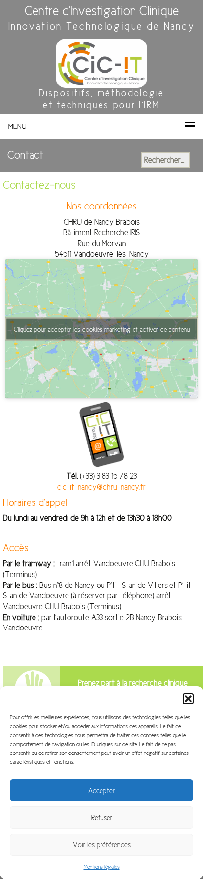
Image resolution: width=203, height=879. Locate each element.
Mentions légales (102, 867)
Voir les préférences (102, 845)
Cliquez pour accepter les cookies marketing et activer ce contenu (102, 329)
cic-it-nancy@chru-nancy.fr (101, 487)
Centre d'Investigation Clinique (102, 11)
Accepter (101, 791)
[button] (188, 699)
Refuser (101, 818)
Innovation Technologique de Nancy (101, 26)
